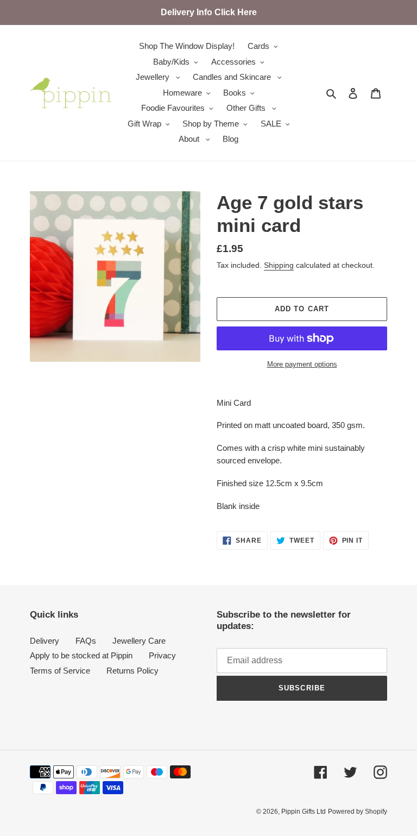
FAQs (85, 640)
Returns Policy (132, 670)
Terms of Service (60, 670)
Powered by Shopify (357, 811)
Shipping (279, 265)
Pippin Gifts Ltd (303, 811)
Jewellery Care (139, 640)
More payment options (302, 364)
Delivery (44, 640)
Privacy (162, 655)
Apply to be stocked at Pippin (81, 655)
